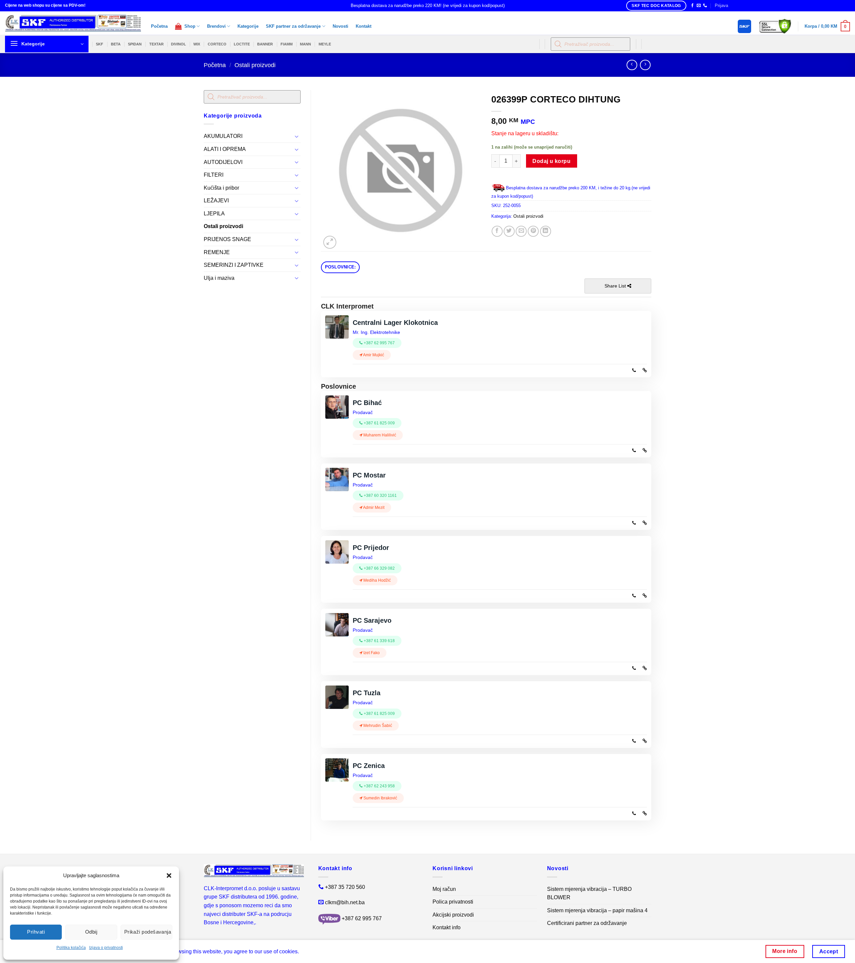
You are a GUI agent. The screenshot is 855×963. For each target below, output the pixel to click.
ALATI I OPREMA (225, 149)
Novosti (340, 26)
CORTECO (217, 44)
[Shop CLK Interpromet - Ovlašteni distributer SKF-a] (73, 23)
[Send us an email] (699, 5)
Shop (188, 26)
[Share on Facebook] (497, 231)
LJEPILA (214, 213)
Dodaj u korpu (551, 161)
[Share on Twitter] (509, 231)
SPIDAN (135, 44)
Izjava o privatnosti (106, 947)
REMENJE (217, 252)
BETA (116, 44)
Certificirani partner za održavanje (587, 923)
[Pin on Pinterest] (533, 231)
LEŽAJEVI (216, 200)
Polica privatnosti (453, 902)
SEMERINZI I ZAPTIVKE (234, 265)
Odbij (91, 932)
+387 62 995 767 (362, 919)
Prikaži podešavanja (147, 932)
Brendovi (216, 26)
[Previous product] (645, 65)
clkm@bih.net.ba (345, 902)
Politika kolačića (71, 947)
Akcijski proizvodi (453, 915)
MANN (305, 44)
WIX (196, 44)
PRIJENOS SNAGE (227, 239)
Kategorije (248, 26)
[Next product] (632, 65)
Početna (159, 26)
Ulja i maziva (219, 278)
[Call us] (705, 5)
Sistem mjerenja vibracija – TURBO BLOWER (589, 893)
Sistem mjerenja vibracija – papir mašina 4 (597, 910)
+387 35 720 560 (345, 887)
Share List (616, 285)
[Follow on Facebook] (692, 5)
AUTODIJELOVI (223, 162)
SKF (99, 44)
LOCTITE (242, 44)
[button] (169, 875)
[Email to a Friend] (521, 231)
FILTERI (213, 175)
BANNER (265, 44)
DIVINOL (178, 44)
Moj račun (444, 889)
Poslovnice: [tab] (340, 266)
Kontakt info (447, 927)
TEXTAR (156, 44)
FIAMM (287, 44)
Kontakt (363, 26)
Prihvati (36, 932)
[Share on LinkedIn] (545, 231)
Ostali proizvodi (255, 64)
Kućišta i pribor (221, 188)
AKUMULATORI (223, 136)
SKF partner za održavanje (293, 26)
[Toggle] (297, 136)
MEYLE (325, 44)
